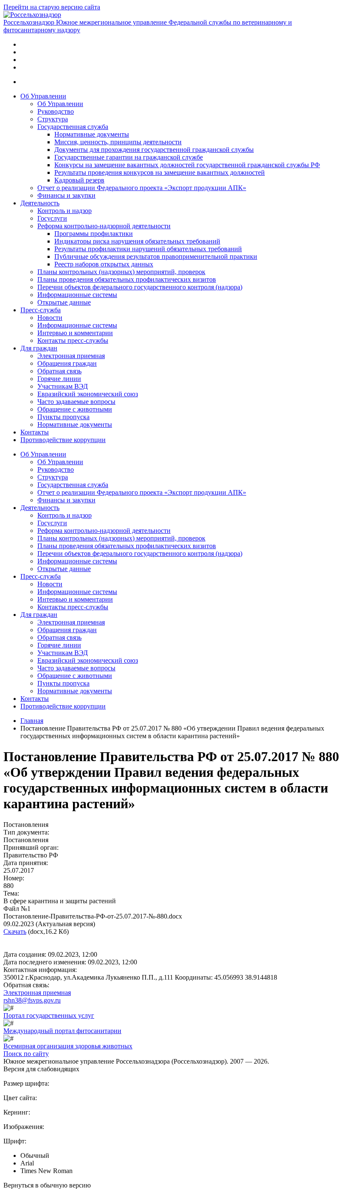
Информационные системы (77, 294)
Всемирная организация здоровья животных (67, 1046)
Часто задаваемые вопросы (76, 401)
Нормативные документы (91, 134)
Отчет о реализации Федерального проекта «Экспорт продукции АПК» (141, 187)
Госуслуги (52, 218)
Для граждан (38, 348)
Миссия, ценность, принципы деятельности (118, 142)
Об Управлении (43, 96)
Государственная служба (72, 126)
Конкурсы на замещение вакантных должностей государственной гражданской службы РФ (187, 164)
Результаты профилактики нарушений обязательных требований (148, 248)
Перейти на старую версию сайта (51, 7)
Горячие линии (59, 378)
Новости (49, 317)
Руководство (55, 111)
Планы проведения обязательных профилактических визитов (126, 279)
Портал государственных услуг (48, 1015)
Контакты (34, 432)
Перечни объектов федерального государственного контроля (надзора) (139, 287)
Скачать (14, 931)
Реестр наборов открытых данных (103, 264)
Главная (31, 720)
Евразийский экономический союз (87, 394)
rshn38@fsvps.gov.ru (32, 1000)
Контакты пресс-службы (72, 340)
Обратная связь (59, 371)
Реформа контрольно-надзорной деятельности (104, 226)
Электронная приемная (71, 355)
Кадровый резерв (79, 180)
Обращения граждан (67, 363)
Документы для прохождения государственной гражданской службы (154, 149)
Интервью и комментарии (75, 332)
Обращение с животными (74, 409)
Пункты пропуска (63, 416)
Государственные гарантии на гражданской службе (128, 157)
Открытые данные (64, 302)
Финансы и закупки (66, 195)
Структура (52, 119)
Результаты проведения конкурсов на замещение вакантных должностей (159, 172)
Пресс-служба (40, 310)
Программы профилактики (93, 233)
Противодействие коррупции (63, 439)
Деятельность (39, 203)
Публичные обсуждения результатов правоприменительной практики (155, 256)
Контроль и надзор (64, 210)
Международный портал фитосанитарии (62, 1030)
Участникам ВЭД (62, 386)
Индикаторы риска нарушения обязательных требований (137, 241)
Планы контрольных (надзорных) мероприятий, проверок (121, 271)
